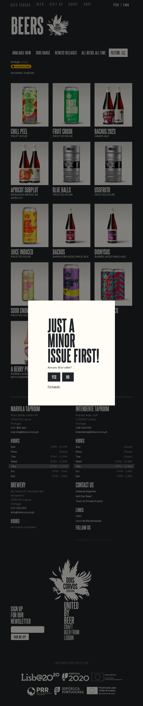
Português (54, 386)
